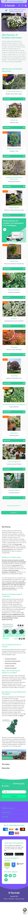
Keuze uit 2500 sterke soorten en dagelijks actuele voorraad (17, 10)
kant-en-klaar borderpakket (11, 570)
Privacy (5, 898)
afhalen (21, 715)
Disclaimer (11, 898)
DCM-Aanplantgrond (7, 549)
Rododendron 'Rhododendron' (13, 661)
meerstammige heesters (8, 588)
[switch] (24, 913)
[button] (2, 5)
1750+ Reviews (13, 1)
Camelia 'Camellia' (9, 665)
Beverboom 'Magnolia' (11, 668)
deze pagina (16, 565)
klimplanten (5, 572)
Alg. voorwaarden (19, 898)
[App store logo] (8, 854)
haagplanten (13, 572)
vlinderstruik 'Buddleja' (10, 663)
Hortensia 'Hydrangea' (10, 658)
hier (24, 714)
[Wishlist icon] (24, 75)
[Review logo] (13, 866)
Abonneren (14, 796)
